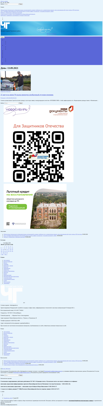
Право (9, 42)
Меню (2, 37)
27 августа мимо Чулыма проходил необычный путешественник (27, 95)
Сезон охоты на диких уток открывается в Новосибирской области (18, 14)
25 (10, 251)
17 (8, 249)
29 (5, 252)
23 (7, 251)
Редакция (3, 98)
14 (3, 249)
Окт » (5, 254)
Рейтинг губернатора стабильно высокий (11, 12)
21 (3, 251)
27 (1, 252)
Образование (10, 46)
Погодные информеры (51, 34)
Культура (10, 48)
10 (8, 247)
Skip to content (4, 1)
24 (8, 251)
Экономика (7, 50)
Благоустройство (11, 44)
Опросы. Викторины (12, 60)
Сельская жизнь (8, 54)
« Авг (2, 254)
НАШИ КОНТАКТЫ (9, 63)
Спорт (9, 49)
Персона (6, 53)
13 (1, 249)
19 (12, 249)
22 (5, 251)
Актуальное (7, 40)
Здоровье (10, 41)
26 (12, 251)
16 (7, 249)
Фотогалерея (10, 61)
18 (10, 249)
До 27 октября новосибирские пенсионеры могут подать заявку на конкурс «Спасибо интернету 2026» (27, 11)
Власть (6, 52)
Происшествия (8, 56)
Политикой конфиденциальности (53, 371)
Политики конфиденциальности (22, 372)
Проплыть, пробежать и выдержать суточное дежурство (15, 15)
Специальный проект (9, 57)
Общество (7, 45)
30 (7, 252)
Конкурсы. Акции (11, 59)
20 (1, 251)
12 (12, 247)
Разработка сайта (8, 398)
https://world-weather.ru (51, 33)
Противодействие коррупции (11, 64)
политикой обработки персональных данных (81, 400)
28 (3, 252)
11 (10, 247)
